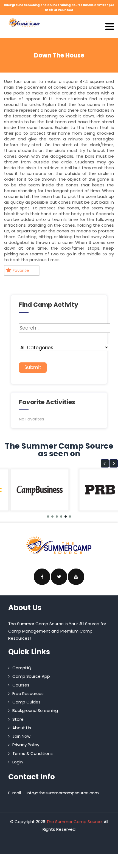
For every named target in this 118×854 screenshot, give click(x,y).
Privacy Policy (25, 745)
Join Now (21, 736)
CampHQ (21, 668)
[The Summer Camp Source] (24, 22)
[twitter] (59, 577)
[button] (105, 463)
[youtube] (76, 577)
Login (17, 762)
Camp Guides (26, 702)
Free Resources (28, 693)
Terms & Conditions (32, 753)
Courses (20, 685)
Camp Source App (31, 676)
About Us (21, 728)
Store (18, 719)
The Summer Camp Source (74, 821)
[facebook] (42, 577)
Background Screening (35, 710)
